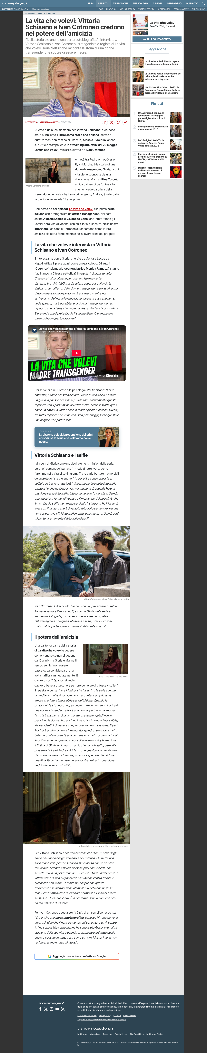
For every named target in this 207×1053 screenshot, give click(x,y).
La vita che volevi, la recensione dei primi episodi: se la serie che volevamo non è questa (163, 76)
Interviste (51, 13)
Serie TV (103, 3)
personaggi (140, 3)
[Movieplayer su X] (46, 1009)
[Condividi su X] (111, 122)
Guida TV (192, 3)
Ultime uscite (164, 9)
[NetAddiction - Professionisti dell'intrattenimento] (102, 1028)
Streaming (174, 3)
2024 (161, 26)
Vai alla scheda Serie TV (157, 39)
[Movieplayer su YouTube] (57, 1009)
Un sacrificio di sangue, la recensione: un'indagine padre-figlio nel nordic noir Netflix (151, 117)
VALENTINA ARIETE (49, 122)
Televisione (120, 3)
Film (91, 3)
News (100, 9)
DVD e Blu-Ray (198, 9)
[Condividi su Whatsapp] (118, 122)
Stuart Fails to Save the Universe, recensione (31, 9)
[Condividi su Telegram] (125, 122)
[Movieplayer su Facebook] (40, 1009)
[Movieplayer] (51, 1003)
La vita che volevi (81, 209)
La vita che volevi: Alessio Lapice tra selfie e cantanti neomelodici (162, 62)
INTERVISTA (31, 122)
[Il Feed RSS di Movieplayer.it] (63, 1009)
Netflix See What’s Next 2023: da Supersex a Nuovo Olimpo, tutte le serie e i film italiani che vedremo (162, 90)
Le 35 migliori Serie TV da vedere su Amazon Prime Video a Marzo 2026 (151, 143)
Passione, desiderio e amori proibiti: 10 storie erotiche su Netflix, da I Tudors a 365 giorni (152, 158)
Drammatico (171, 26)
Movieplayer (30, 13)
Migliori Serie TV (127, 9)
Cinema (158, 3)
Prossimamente (181, 9)
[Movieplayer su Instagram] (51, 1009)
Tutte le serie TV (146, 9)
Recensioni (111, 9)
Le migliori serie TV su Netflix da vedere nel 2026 (153, 128)
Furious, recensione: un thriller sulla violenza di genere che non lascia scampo (150, 171)
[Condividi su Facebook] (105, 122)
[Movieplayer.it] (15, 3)
